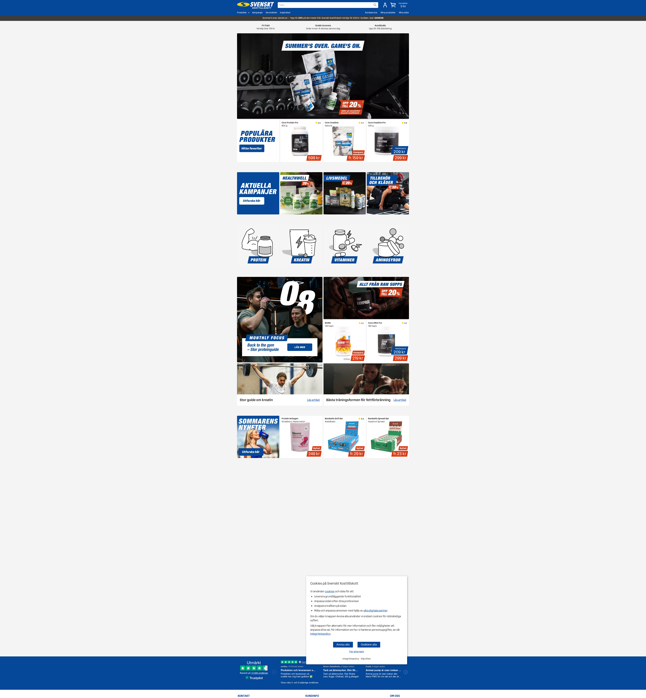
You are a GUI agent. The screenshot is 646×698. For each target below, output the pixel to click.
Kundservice (371, 12)
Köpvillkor (366, 658)
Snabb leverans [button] (323, 27)
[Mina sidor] (385, 5)
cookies (329, 591)
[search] (328, 5)
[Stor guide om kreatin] (279, 384)
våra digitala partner (375, 610)
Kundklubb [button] (380, 27)
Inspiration (285, 12)
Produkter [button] (242, 12)
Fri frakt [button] (265, 27)
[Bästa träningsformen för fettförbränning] (366, 384)
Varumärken (271, 12)
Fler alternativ (356, 651)
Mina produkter (388, 12)
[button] (399, 5)
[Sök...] (374, 4)
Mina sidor (404, 12)
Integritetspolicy (320, 634)
